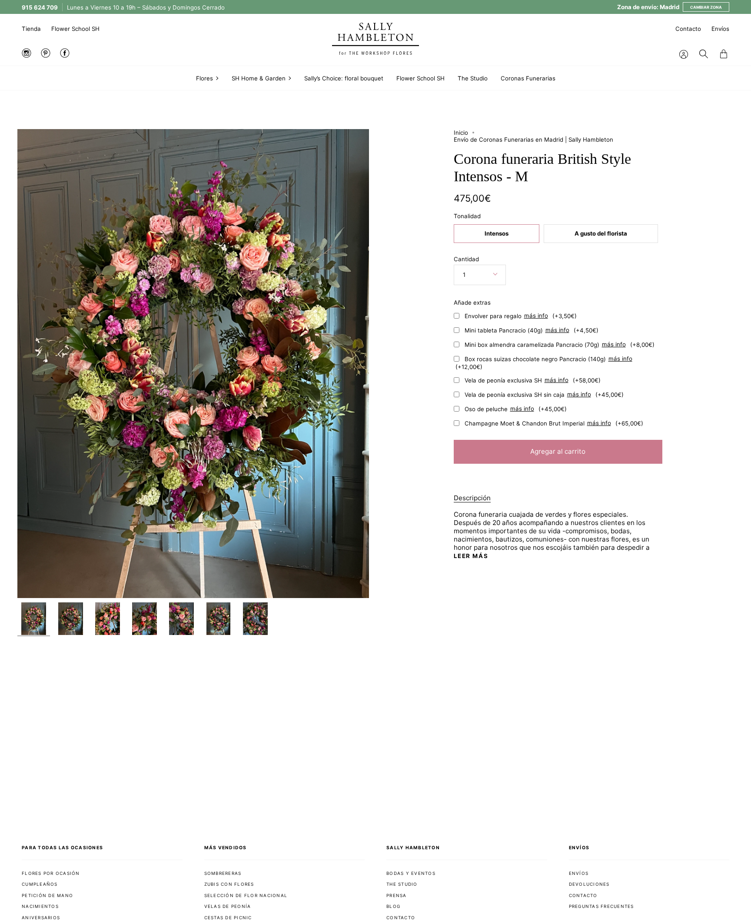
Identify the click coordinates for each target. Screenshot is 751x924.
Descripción (472, 498)
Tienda (31, 28)
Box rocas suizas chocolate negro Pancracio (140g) (543, 362)
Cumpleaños (40, 884)
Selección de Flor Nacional (246, 895)
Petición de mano (47, 895)
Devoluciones (589, 884)
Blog (393, 906)
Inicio (461, 132)
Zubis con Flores (229, 884)
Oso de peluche (516, 408)
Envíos (720, 28)
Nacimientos (40, 906)
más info (536, 315)
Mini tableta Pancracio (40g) (531, 329)
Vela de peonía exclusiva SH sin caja (544, 394)
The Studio (402, 884)
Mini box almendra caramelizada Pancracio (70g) (560, 344)
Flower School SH (75, 28)
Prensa (396, 895)
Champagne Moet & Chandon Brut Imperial (554, 422)
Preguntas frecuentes (601, 906)
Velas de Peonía (227, 906)
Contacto (688, 28)
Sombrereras (223, 873)
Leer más (471, 556)
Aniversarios (41, 917)
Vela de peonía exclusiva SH (533, 379)
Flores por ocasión (51, 873)
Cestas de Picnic (228, 917)
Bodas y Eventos (410, 873)
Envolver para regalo (521, 315)
